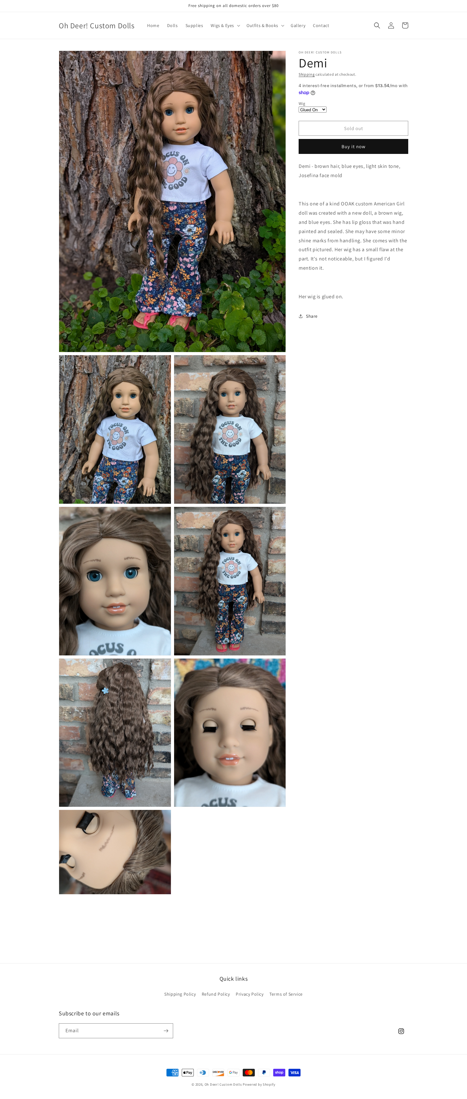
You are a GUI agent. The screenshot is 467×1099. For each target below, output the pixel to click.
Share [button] (312, 316)
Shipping (307, 74)
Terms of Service (286, 994)
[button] (225, 25)
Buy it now (354, 146)
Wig (302, 103)
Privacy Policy (249, 994)
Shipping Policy (180, 994)
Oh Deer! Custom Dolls (223, 1084)
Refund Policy (216, 994)
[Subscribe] (166, 1030)
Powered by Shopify (259, 1084)
